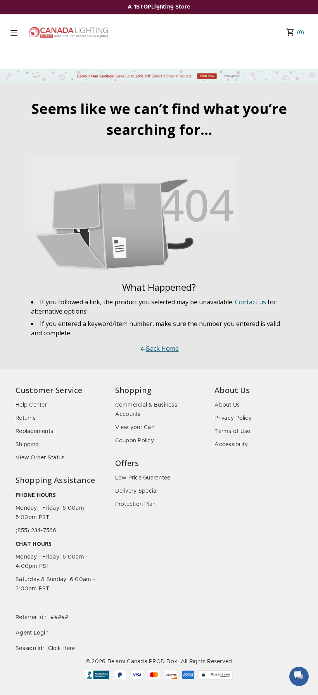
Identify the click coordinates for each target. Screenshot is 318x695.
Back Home (162, 348)
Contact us (250, 302)
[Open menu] (14, 33)
